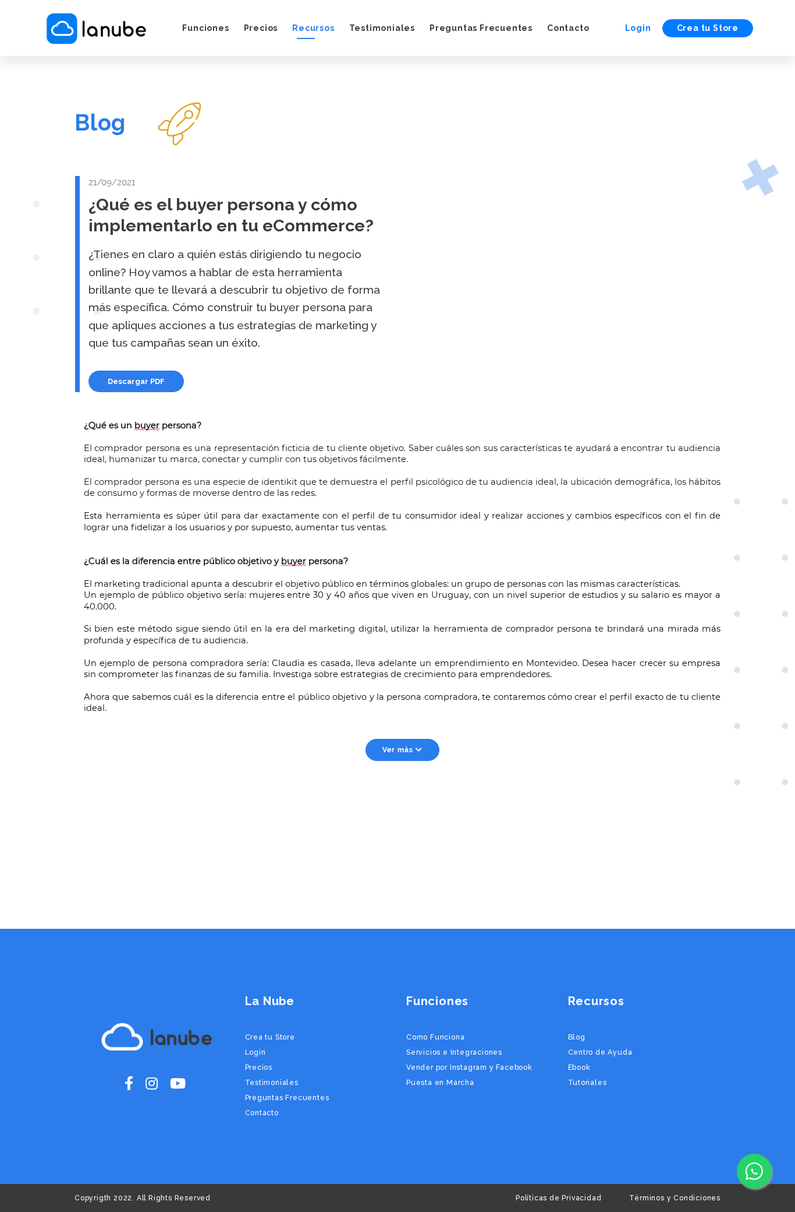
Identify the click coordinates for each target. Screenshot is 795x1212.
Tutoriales (587, 1082)
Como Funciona (435, 1037)
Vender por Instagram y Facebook (469, 1067)
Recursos (313, 28)
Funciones (205, 28)
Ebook (579, 1067)
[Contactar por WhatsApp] (754, 1171)
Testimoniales (382, 28)
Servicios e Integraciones (454, 1052)
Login (638, 28)
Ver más (399, 750)
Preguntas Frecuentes (481, 28)
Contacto (568, 28)
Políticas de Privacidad (558, 1198)
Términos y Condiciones (675, 1198)
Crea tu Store (708, 28)
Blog (576, 1037)
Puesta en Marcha (440, 1082)
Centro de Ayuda (600, 1052)
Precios (261, 28)
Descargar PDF (136, 381)
